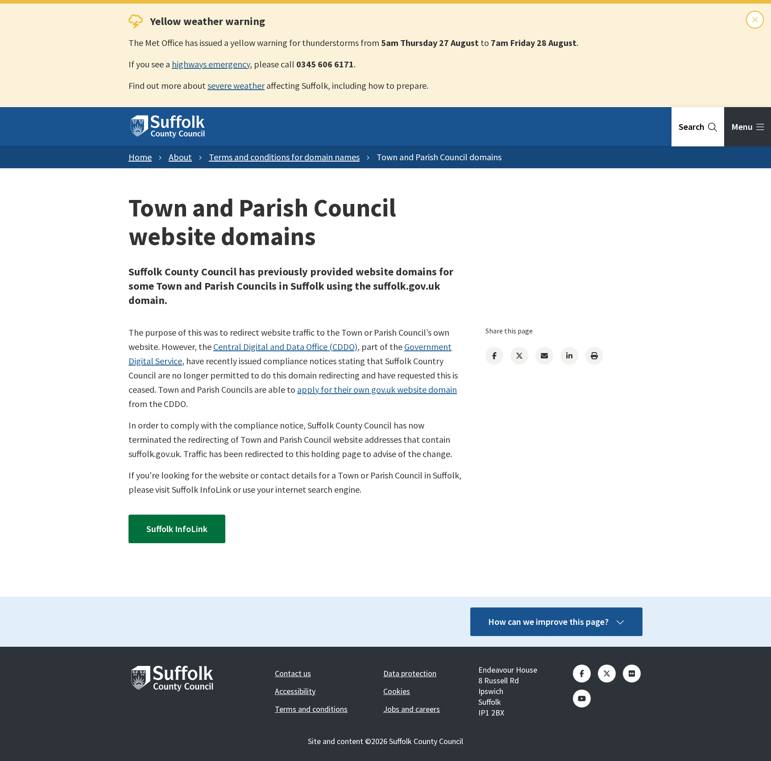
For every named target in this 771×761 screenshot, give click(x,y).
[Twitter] (519, 356)
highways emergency (211, 64)
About (180, 156)
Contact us (293, 673)
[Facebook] (494, 356)
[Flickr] (632, 673)
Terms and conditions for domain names (284, 156)
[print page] (594, 356)
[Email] (544, 356)
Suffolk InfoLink (176, 528)
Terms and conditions (311, 709)
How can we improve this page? (548, 621)
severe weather (236, 85)
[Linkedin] (569, 356)
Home (140, 156)
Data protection (409, 673)
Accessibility (295, 691)
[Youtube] (582, 698)
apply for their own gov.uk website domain (377, 389)
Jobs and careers (411, 709)
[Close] (755, 20)
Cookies (396, 691)
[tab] (698, 126)
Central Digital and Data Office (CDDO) (285, 346)
